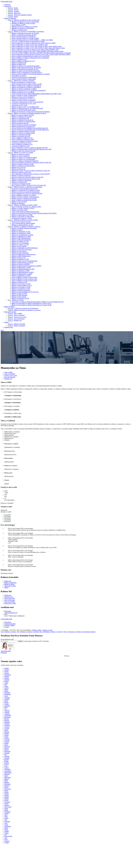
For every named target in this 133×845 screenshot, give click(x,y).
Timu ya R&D (8, 372)
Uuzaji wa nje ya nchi (10, 375)
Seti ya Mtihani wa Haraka (8, 632)
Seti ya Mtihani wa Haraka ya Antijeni (28, 632)
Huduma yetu (8, 379)
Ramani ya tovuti (47, 630)
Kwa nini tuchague (9, 377)
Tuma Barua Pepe (6, 651)
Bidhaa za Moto (36, 630)
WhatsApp (4, 652)
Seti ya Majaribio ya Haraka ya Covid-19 (51, 632)
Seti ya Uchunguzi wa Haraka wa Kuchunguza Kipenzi (79, 632)
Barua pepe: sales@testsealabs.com (10, 611)
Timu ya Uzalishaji (9, 374)
